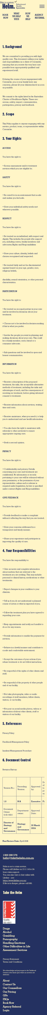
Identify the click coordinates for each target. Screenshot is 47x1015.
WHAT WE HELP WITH (16, 16)
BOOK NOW (5, 16)
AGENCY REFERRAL (39, 16)
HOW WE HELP (27, 16)
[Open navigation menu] (41, 6)
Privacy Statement (11, 959)
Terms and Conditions (12, 962)
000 (30, 883)
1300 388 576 (10, 855)
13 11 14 (25, 869)
